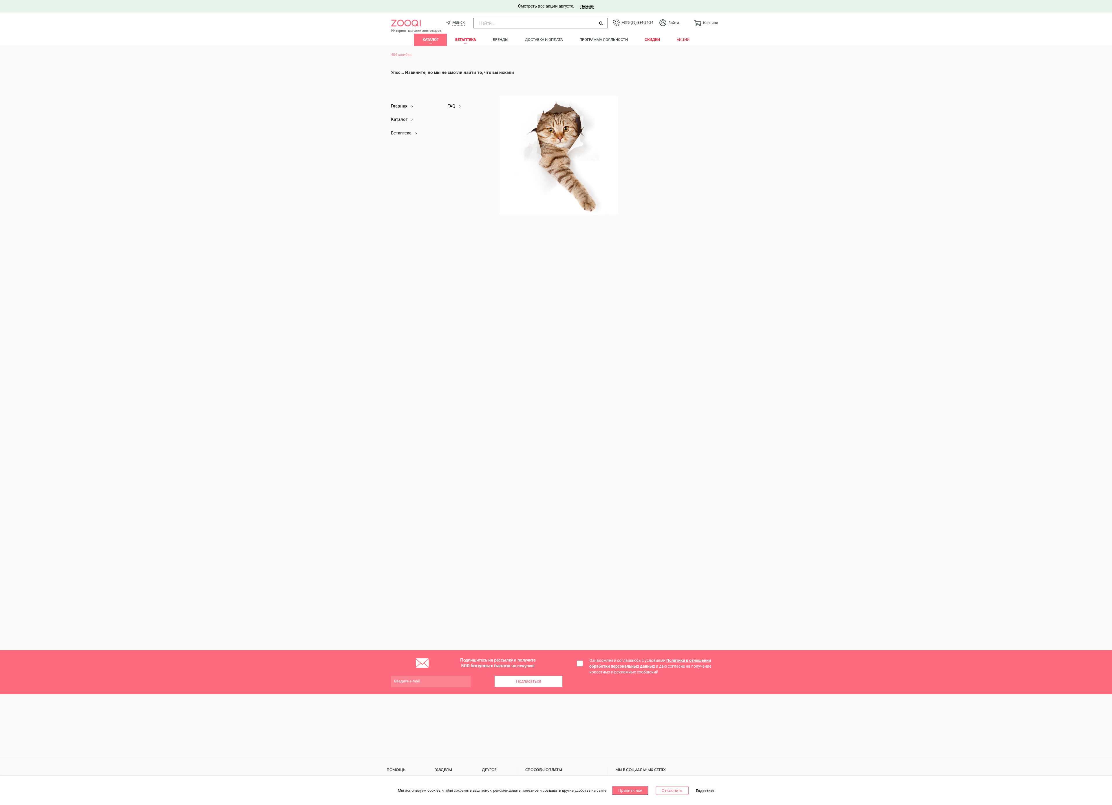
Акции (683, 39)
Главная (400, 106)
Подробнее (705, 791)
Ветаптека (465, 39)
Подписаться (528, 681)
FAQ (451, 106)
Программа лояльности (603, 39)
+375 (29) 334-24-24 (637, 22)
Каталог (430, 39)
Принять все (630, 790)
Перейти (587, 6)
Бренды (500, 39)
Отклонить (672, 790)
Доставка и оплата (544, 39)
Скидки (652, 39)
